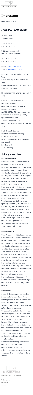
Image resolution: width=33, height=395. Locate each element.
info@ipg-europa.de (14, 66)
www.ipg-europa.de (15, 69)
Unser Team (4, 382)
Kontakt (3, 385)
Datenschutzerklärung (15, 375)
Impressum (4, 375)
